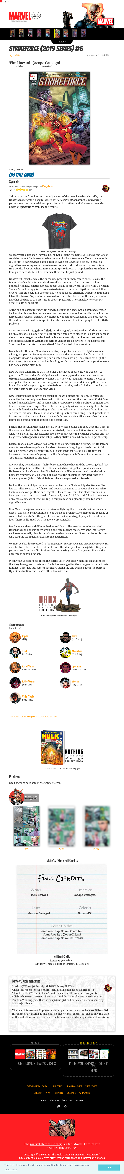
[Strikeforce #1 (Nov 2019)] (13, 33)
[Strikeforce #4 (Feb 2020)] (40, 33)
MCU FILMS (58, 1093)
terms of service (67, 1099)
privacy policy (54, 1099)
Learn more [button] (11, 1169)
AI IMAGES (38, 1093)
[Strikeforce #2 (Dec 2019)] (22, 33)
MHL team (71, 1158)
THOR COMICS (91, 1086)
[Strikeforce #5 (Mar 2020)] (49, 33)
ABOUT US (71, 1093)
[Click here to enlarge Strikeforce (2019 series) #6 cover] (59, 163)
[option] (13, 33)
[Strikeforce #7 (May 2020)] (67, 33)
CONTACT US (84, 1093)
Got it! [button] (109, 1167)
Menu (7, 1)
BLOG (48, 1093)
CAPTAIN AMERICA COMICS (38, 1086)
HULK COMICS (57, 1086)
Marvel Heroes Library (46, 1144)
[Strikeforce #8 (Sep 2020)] (76, 33)
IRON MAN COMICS (74, 1086)
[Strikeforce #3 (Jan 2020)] (31, 33)
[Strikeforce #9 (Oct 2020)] (84, 33)
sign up (43, 1099)
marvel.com (79, 1099)
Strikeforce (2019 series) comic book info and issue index (34, 716)
